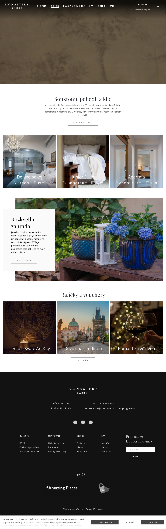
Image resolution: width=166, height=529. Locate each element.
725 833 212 (107, 403)
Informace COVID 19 (29, 451)
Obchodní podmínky (29, 447)
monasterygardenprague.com (118, 408)
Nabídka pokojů (56, 443)
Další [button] (112, 6)
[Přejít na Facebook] (75, 422)
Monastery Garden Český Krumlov (83, 509)
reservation (92, 408)
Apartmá (136, 177)
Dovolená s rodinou (83, 348)
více (43, 524)
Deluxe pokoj (29, 177)
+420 (96, 403)
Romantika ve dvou (136, 348)
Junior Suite (83, 177)
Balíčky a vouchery (57, 451)
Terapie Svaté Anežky (29, 348)
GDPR (22, 443)
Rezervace (53, 447)
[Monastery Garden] (16, 6)
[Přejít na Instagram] (83, 422)
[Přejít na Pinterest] (91, 422)
